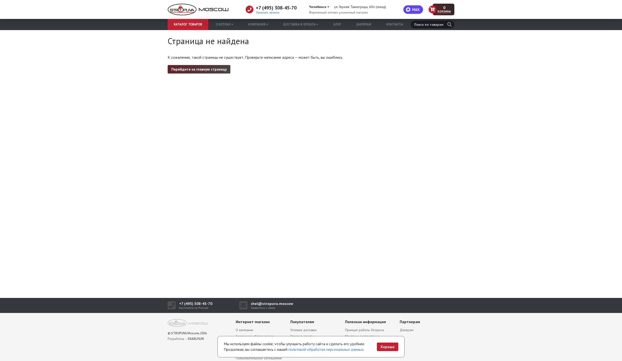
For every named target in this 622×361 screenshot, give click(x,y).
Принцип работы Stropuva (364, 330)
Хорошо (387, 347)
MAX (416, 9)
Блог (337, 24)
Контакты (394, 24)
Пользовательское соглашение (259, 358)
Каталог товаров (188, 24)
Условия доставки (303, 330)
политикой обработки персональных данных (325, 349)
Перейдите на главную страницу (199, 69)
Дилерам (363, 24)
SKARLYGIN (196, 339)
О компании (244, 330)
